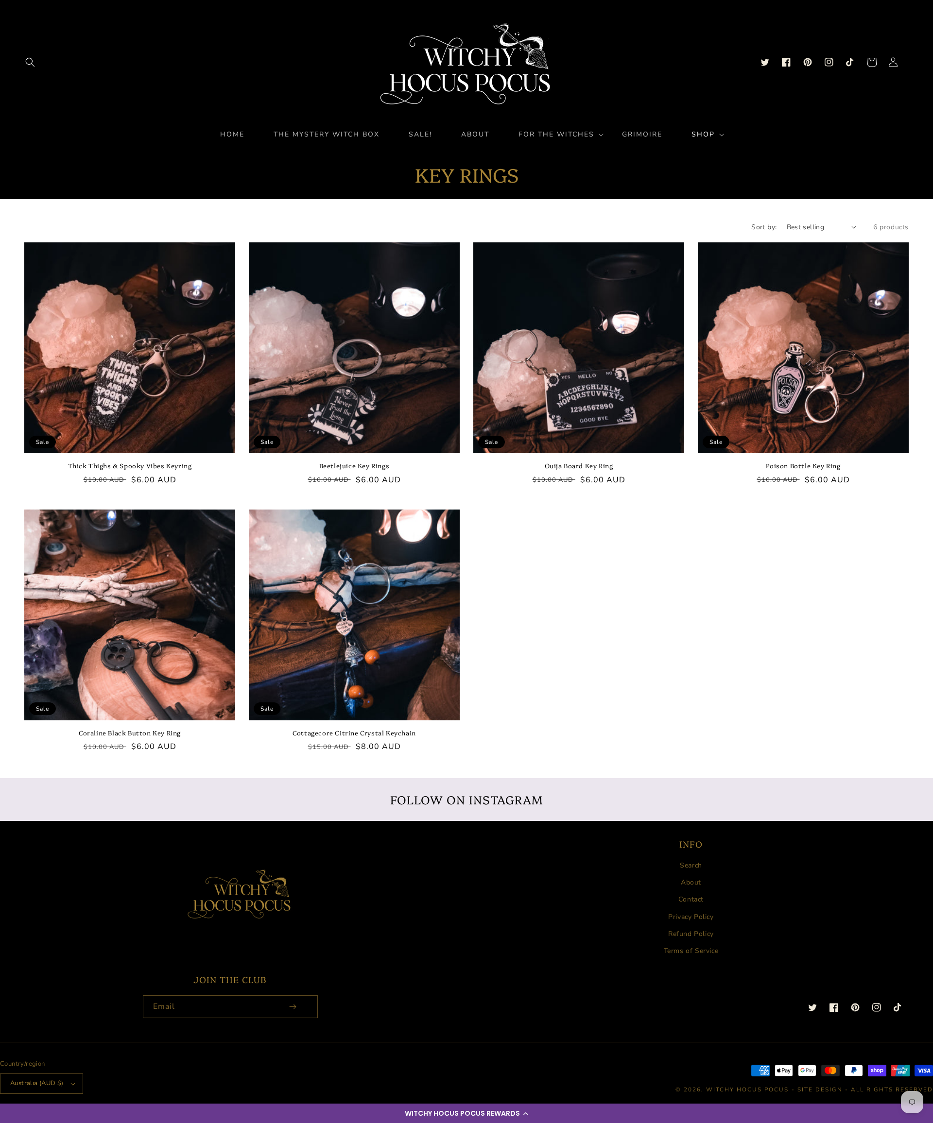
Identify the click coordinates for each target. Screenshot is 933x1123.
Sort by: (764, 227)
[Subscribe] (293, 1006)
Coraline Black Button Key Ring (130, 733)
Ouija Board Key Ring (579, 465)
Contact (691, 899)
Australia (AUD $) (37, 1083)
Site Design (820, 1089)
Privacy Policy (690, 916)
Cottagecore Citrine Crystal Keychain (354, 733)
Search (691, 865)
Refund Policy (691, 933)
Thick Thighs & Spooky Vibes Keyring (130, 465)
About (691, 882)
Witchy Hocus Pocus (747, 1089)
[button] (466, 1113)
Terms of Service (691, 950)
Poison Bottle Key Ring (803, 465)
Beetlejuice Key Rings (354, 465)
